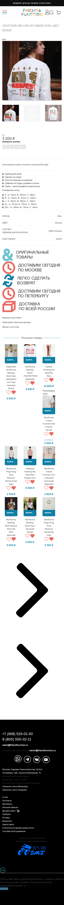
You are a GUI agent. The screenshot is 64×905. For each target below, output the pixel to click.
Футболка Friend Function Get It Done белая (49, 423)
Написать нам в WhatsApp (15, 786)
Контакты (7, 800)
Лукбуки (6, 814)
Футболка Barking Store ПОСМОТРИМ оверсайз (30, 372)
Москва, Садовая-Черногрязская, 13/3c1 (22, 769)
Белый (58, 222)
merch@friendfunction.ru (42, 750)
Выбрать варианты (12, 360)
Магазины (7, 804)
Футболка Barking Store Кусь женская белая (30, 525)
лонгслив (14, 327)
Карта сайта (8, 824)
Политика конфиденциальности (18, 828)
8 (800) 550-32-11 (16, 739)
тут (24, 885)
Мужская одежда (22, 322)
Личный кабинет (10, 807)
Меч (4, 39)
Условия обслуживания (13, 831)
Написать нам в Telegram (14, 790)
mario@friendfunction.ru (15, 745)
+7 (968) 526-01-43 (17, 734)
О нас (5, 797)
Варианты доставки (11, 317)
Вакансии (7, 821)
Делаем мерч (9, 811)
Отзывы (6, 817)
